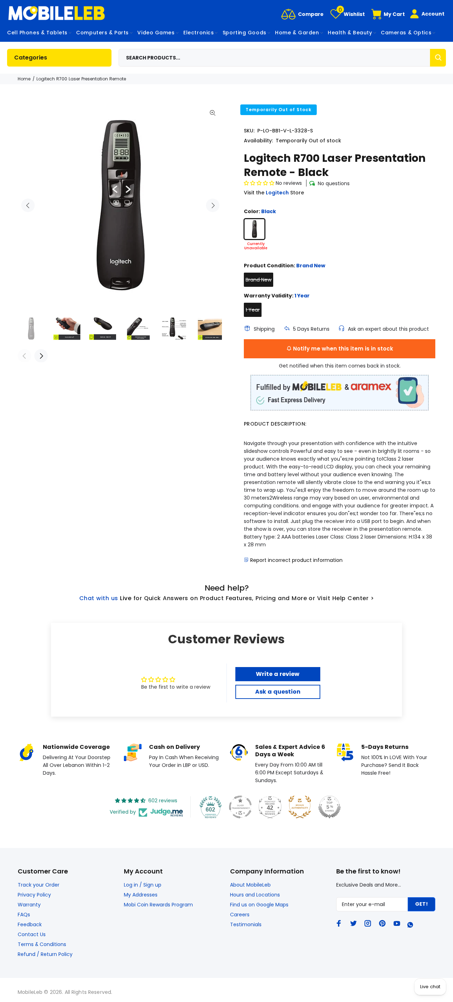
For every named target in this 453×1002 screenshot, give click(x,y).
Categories (30, 57)
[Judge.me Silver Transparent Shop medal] (240, 807)
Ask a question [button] (277, 692)
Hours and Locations (255, 894)
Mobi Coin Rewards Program (158, 904)
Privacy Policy (34, 894)
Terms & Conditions (42, 944)
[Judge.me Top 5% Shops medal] (329, 807)
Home (24, 79)
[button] (259, 183)
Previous (28, 205)
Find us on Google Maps (259, 904)
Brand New (258, 279)
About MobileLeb (250, 884)
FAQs (24, 914)
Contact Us (32, 934)
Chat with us (98, 598)
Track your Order (38, 884)
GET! (421, 903)
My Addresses (140, 894)
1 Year (253, 309)
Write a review (277, 674)
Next (212, 205)
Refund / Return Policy (45, 954)
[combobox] (282, 58)
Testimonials (246, 924)
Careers (240, 914)
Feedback (30, 924)
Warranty (29, 904)
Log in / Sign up (142, 884)
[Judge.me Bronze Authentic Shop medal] (299, 807)
